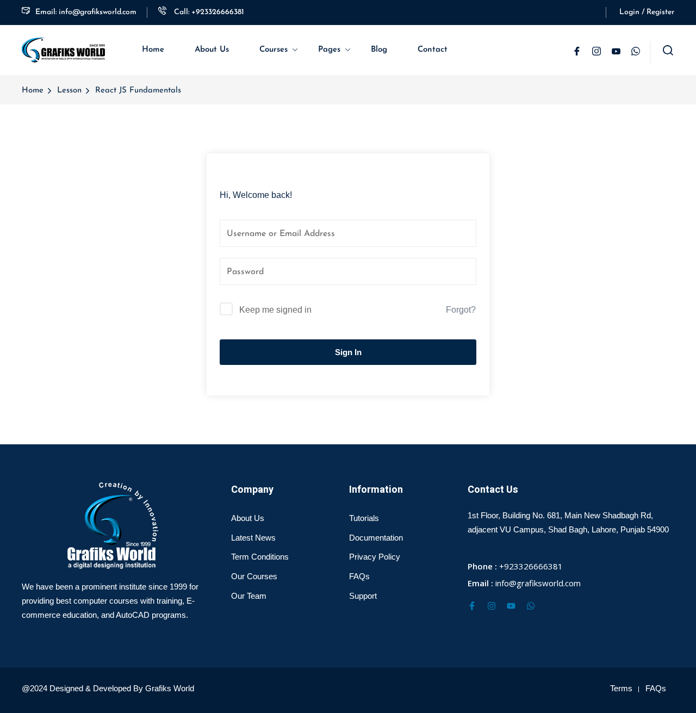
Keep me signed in (275, 309)
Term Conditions (260, 556)
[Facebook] (577, 52)
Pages (329, 50)
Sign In (348, 352)
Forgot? (461, 309)
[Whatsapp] (530, 606)
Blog (379, 50)
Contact (433, 50)
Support (363, 595)
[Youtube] (511, 606)
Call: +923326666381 (208, 12)
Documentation (376, 537)
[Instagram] (491, 606)
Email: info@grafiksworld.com (85, 12)
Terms (621, 688)
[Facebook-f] (472, 606)
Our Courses (254, 576)
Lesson (69, 90)
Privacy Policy (374, 556)
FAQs (359, 576)
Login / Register (646, 12)
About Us (212, 50)
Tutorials (364, 518)
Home (153, 50)
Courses (273, 50)
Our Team (248, 595)
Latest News (253, 537)
